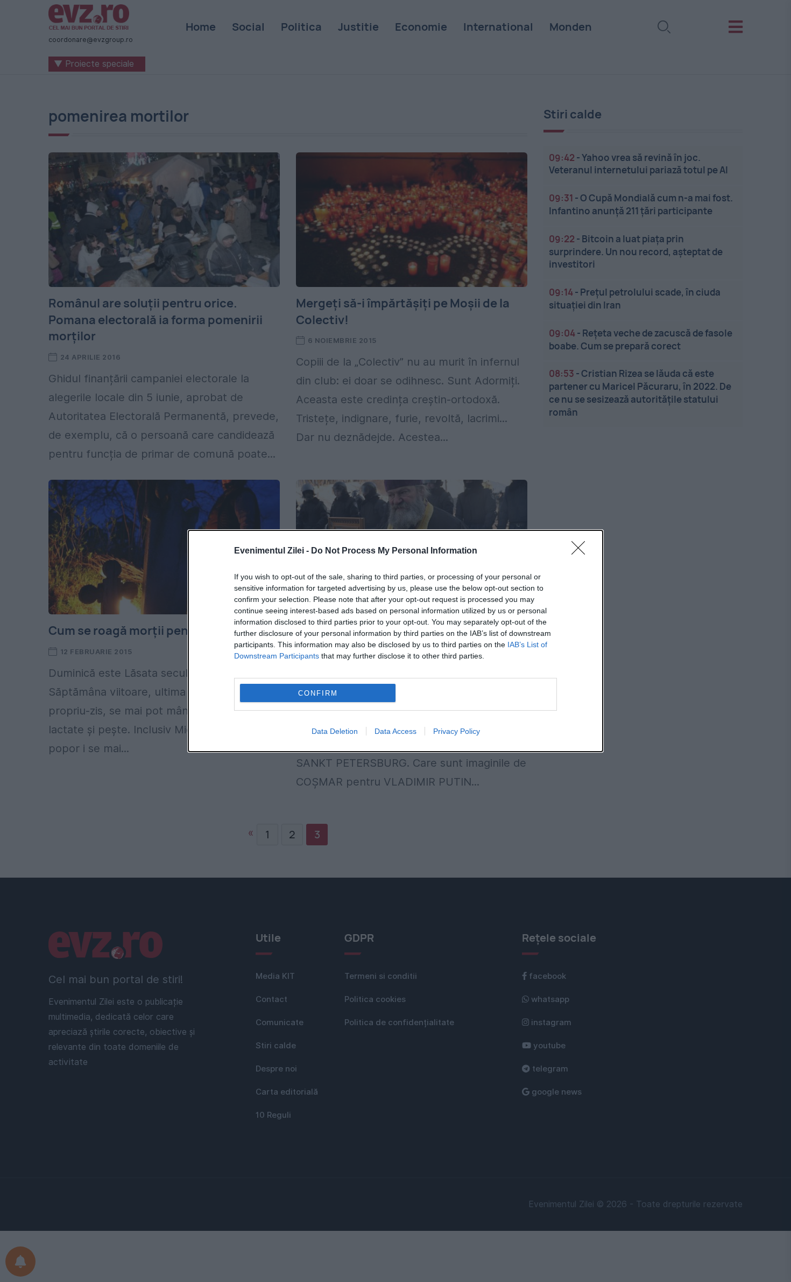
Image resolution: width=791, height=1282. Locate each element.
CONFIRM (318, 693)
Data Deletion (335, 731)
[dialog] (395, 641)
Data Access (395, 731)
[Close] (581, 551)
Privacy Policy (456, 731)
